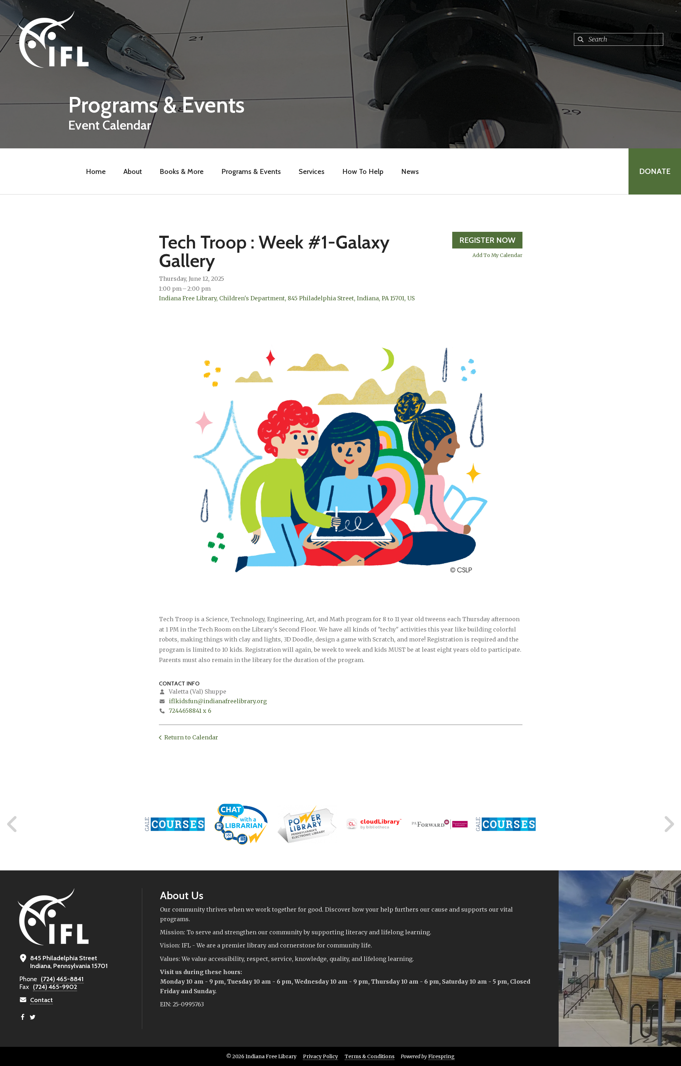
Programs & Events (251, 171)
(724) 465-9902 (55, 987)
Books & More (182, 171)
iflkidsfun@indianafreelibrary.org (218, 701)
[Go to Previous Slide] (12, 824)
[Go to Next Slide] (668, 824)
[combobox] (618, 39)
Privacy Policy (320, 1056)
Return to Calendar (191, 737)
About (132, 171)
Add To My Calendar (497, 255)
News (410, 171)
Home (96, 171)
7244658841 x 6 (190, 710)
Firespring (441, 1056)
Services (312, 171)
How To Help (362, 171)
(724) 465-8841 (62, 979)
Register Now (487, 240)
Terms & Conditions (369, 1056)
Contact (41, 1000)
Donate (654, 171)
